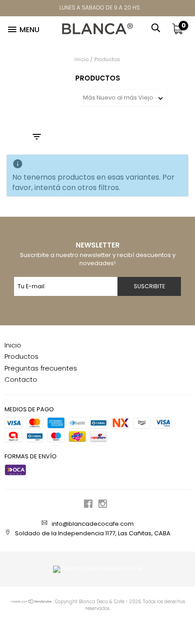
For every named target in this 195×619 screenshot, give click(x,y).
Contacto (21, 379)
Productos (22, 356)
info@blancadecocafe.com (93, 523)
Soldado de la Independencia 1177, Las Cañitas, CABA (93, 533)
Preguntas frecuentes (41, 368)
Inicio (81, 59)
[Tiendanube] (31, 602)
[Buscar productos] (158, 26)
